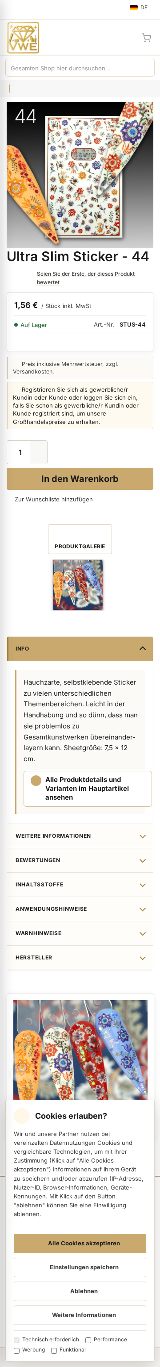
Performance (110, 1339)
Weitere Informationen (53, 835)
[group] (78, 585)
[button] (38, 458)
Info (22, 648)
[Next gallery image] (142, 1074)
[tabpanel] (80, 1067)
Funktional (73, 1349)
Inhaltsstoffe (39, 884)
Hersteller (34, 957)
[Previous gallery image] (18, 1074)
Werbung (33, 1349)
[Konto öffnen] (125, 37)
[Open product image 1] (78, 585)
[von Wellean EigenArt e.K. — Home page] (19, 37)
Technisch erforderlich (50, 1339)
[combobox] (71, 67)
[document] (80, 1231)
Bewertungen (38, 860)
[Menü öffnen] (10, 9)
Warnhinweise (39, 933)
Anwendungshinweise (51, 908)
